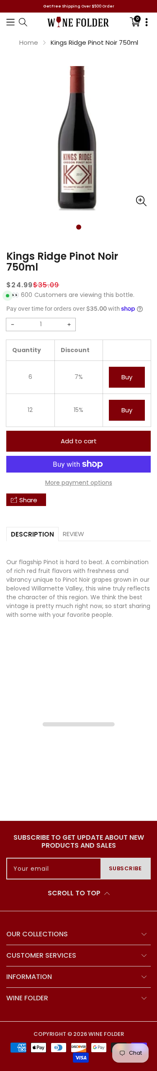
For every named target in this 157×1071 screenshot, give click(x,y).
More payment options (78, 482)
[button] (10, 22)
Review (73, 533)
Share (28, 500)
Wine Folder (106, 1034)
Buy (126, 377)
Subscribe (125, 868)
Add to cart (79, 441)
